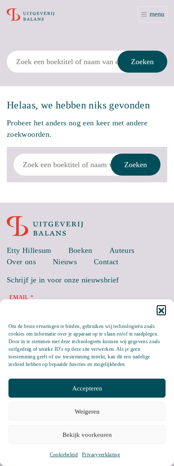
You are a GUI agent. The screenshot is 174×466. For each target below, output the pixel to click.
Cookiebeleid (64, 455)
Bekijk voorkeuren (87, 434)
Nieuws (65, 261)
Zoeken (142, 61)
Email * (21, 297)
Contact (106, 261)
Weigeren (87, 411)
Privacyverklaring (101, 455)
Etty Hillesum (29, 250)
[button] (161, 310)
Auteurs (122, 250)
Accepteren (87, 388)
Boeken (80, 250)
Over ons (21, 261)
